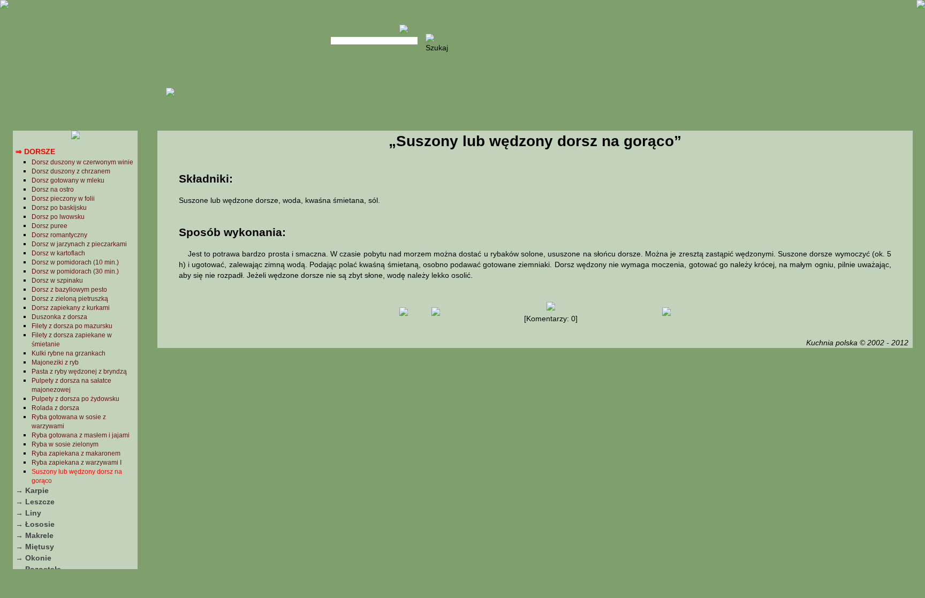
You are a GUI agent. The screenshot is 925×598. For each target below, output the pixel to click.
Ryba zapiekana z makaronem (76, 453)
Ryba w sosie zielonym (65, 444)
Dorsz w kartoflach (58, 253)
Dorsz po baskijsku (59, 207)
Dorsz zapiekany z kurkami (71, 308)
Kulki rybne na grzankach (68, 353)
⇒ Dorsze (35, 151)
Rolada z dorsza (55, 408)
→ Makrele (35, 535)
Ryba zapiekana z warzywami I (77, 462)
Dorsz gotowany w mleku (68, 180)
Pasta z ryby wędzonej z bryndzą (79, 371)
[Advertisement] (535, 436)
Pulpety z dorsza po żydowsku (75, 399)
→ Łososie (35, 524)
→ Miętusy (35, 546)
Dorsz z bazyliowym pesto (69, 289)
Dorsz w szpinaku (57, 280)
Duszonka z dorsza (59, 317)
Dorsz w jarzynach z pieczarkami (79, 244)
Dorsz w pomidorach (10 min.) (75, 262)
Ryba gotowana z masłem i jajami (81, 435)
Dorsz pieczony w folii (63, 198)
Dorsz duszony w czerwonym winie (82, 162)
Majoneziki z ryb (55, 362)
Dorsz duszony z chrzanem (71, 171)
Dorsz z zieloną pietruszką (70, 298)
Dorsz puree (49, 226)
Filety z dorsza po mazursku (72, 326)
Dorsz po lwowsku (58, 217)
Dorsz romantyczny (59, 235)
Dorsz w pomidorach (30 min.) (75, 271)
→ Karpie (32, 490)
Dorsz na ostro (53, 189)
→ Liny (28, 513)
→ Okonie (33, 558)
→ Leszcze (35, 501)
